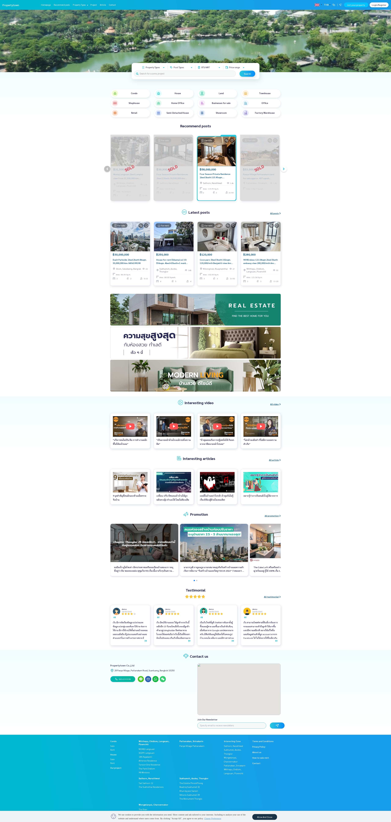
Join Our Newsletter (207, 719)
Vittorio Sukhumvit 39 (189, 794)
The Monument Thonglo (190, 798)
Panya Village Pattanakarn (191, 746)
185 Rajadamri (145, 756)
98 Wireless (144, 772)
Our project (115, 767)
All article (274, 460)
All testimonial (271, 596)
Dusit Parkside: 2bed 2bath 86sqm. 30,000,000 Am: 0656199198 (129, 261)
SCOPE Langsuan (146, 752)
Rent (112, 749)
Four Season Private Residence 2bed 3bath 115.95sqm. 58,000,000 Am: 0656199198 (215, 176)
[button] (386, 41)
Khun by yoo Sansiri (188, 790)
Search (247, 73)
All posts (274, 213)
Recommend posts (62, 5)
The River (143, 809)
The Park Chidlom (147, 768)
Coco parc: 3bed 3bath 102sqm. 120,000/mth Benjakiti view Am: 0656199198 (215, 261)
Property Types (79, 5)
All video (274, 404)
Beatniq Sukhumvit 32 (189, 786)
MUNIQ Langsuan (147, 749)
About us (256, 752)
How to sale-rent (260, 757)
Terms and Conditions (263, 741)
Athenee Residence (148, 760)
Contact (112, 5)
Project (93, 5)
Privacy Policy (258, 746)
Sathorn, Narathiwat (149, 778)
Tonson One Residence (149, 764)
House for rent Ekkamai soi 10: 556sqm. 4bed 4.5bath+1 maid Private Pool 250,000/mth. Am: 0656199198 (171, 261)
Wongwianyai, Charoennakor (153, 804)
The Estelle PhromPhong (191, 783)
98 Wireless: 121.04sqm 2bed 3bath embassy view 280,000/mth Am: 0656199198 (260, 261)
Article (103, 5)
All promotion (272, 515)
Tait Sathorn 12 (146, 783)
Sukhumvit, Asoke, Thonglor (193, 778)
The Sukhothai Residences (151, 786)
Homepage (46, 5)
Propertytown (10, 5)
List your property (356, 5)
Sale (112, 746)
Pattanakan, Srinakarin (191, 741)
